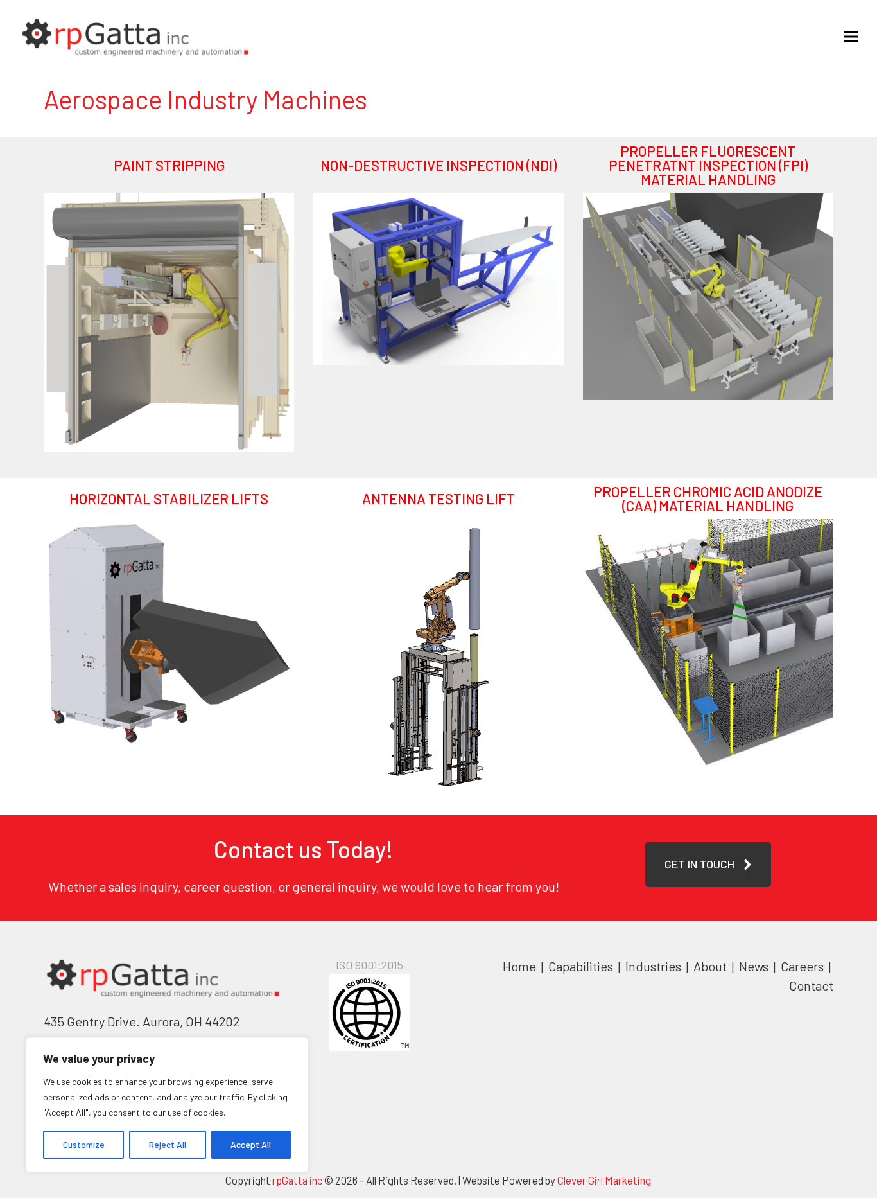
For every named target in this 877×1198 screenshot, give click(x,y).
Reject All (167, 1144)
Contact (811, 985)
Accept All (250, 1144)
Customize (84, 1144)
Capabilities (580, 966)
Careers (803, 966)
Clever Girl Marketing (604, 1180)
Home (519, 966)
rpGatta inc (297, 1180)
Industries (654, 966)
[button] (851, 36)
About (711, 966)
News (753, 966)
